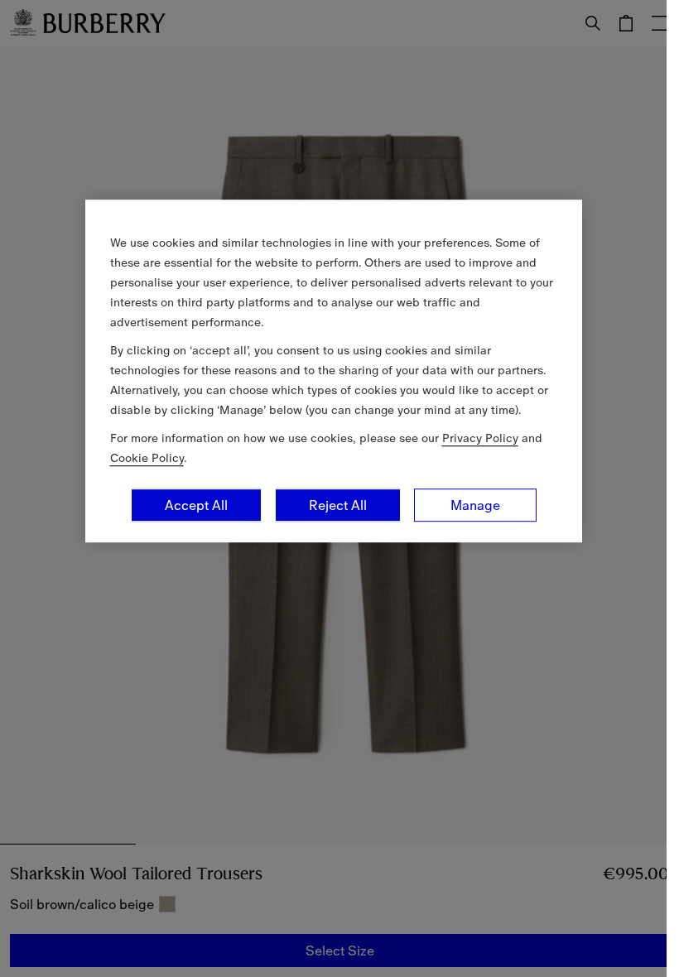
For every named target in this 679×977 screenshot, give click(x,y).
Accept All (196, 505)
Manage (475, 505)
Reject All (338, 505)
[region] (333, 371)
